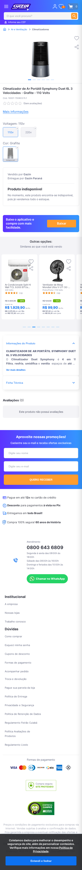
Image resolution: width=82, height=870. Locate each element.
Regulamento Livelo (16, 744)
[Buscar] (74, 16)
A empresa (11, 604)
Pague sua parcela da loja (20, 687)
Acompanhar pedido (17, 671)
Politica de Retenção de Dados (23, 713)
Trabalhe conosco (15, 621)
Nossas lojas (12, 612)
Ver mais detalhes (16, 370)
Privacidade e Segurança (19, 705)
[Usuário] (55, 6)
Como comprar (13, 636)
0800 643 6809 (45, 547)
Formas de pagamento (18, 662)
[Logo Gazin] (21, 7)
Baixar (61, 223)
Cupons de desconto (17, 653)
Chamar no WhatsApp (50, 578)
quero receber (41, 479)
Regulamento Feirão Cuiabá (21, 722)
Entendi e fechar (41, 860)
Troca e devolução (16, 678)
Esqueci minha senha (17, 645)
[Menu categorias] (6, 6)
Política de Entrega (16, 696)
